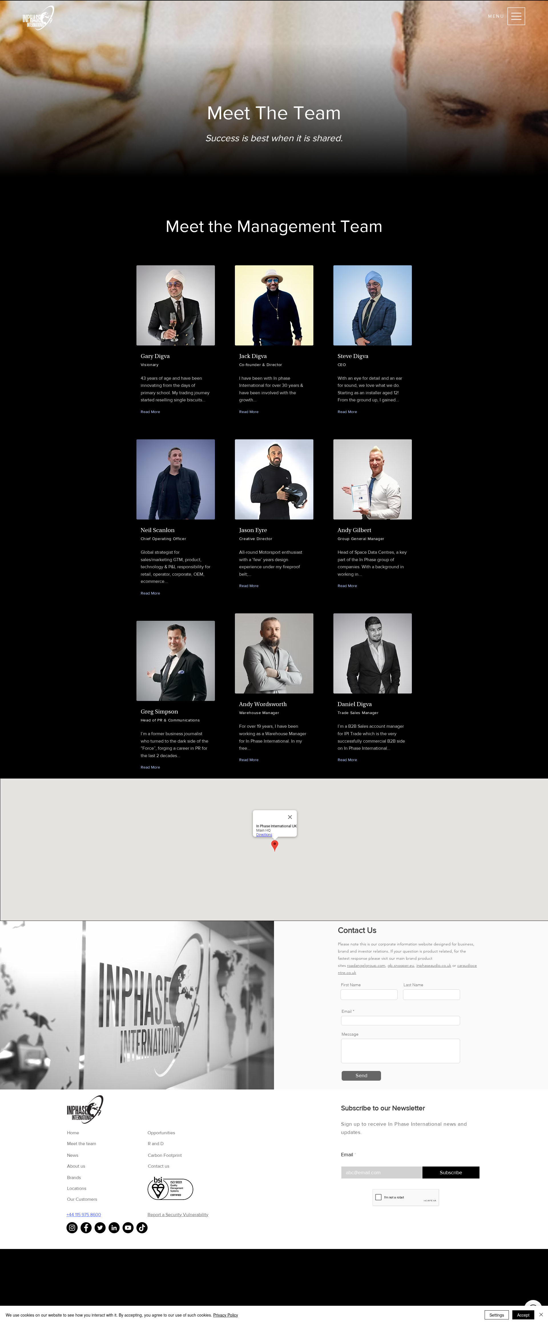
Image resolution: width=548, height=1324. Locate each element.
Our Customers (82, 1199)
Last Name (413, 985)
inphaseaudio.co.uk (433, 965)
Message (350, 1034)
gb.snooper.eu (401, 965)
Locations (76, 1188)
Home (73, 1132)
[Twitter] (100, 1227)
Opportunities (161, 1132)
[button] (516, 16)
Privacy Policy (225, 1315)
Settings (496, 1315)
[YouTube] (128, 1227)
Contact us (158, 1166)
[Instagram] (72, 1227)
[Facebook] (86, 1227)
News (72, 1155)
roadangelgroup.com (366, 965)
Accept (523, 1315)
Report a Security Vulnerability (178, 1214)
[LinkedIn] (114, 1227)
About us (76, 1166)
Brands (74, 1177)
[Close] (541, 1314)
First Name (351, 985)
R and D (156, 1143)
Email (347, 1154)
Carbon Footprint (165, 1155)
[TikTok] (142, 1227)
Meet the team (81, 1143)
